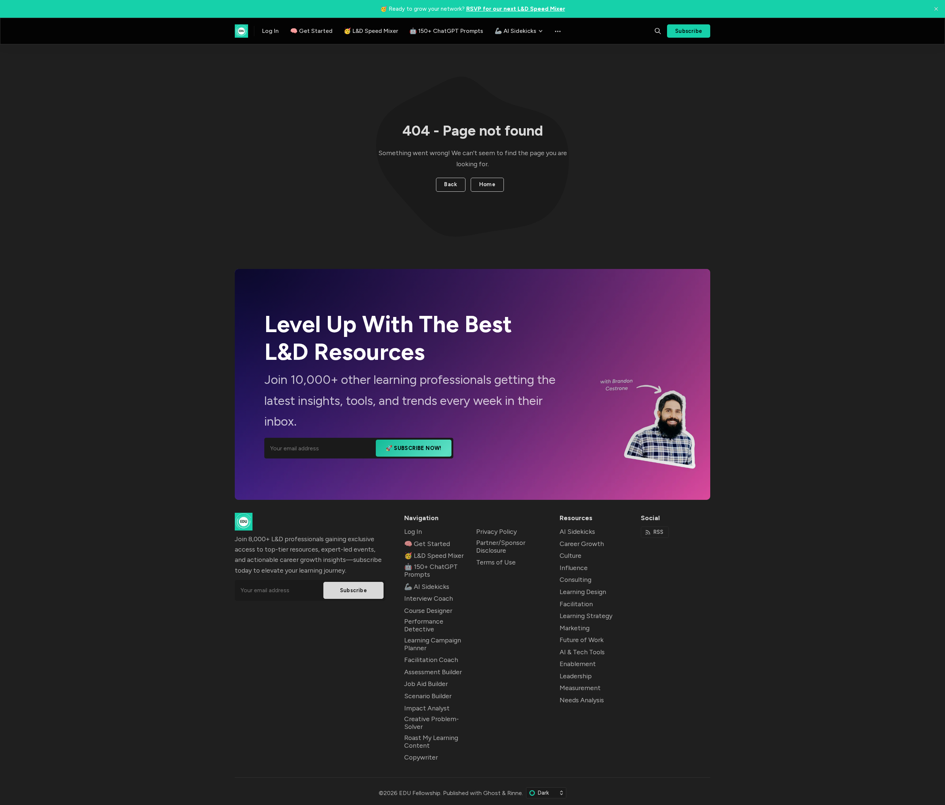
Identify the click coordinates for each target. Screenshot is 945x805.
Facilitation (576, 604)
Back (450, 184)
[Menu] (557, 31)
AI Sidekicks (577, 531)
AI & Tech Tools (582, 652)
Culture (570, 555)
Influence (574, 568)
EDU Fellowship (419, 793)
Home (487, 184)
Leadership (576, 676)
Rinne (514, 793)
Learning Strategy (586, 616)
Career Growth (582, 544)
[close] (936, 9)
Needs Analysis (582, 700)
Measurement (580, 688)
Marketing (575, 628)
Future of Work (582, 640)
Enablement (578, 664)
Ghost (492, 793)
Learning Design (583, 592)
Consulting (575, 579)
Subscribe (688, 31)
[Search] (657, 31)
